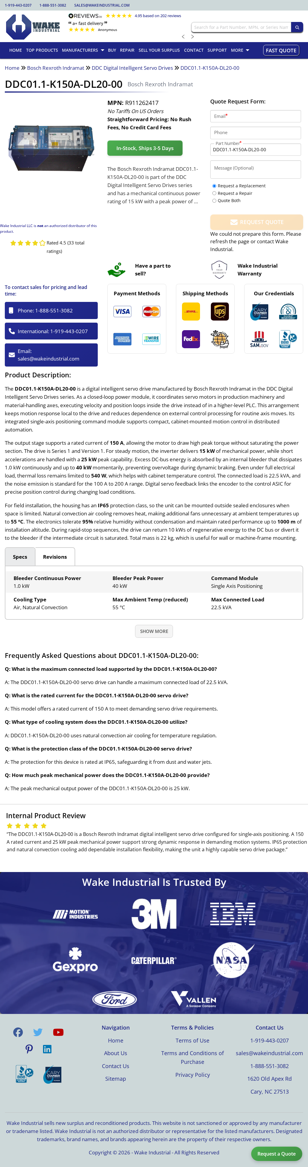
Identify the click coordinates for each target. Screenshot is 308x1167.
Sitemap (115, 1078)
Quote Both (229, 200)
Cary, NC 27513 (270, 1091)
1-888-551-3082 (52, 5)
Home (12, 67)
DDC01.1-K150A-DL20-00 (209, 67)
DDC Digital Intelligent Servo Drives (132, 67)
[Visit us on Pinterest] (29, 1049)
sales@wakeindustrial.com (102, 5)
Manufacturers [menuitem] (80, 50)
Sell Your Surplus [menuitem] (159, 50)
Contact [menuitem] (194, 50)
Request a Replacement (242, 186)
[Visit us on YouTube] (58, 1032)
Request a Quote (276, 1153)
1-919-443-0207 (18, 5)
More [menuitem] (237, 50)
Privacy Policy (192, 1074)
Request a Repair (235, 193)
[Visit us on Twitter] (38, 1032)
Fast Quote (281, 50)
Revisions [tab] (55, 556)
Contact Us (115, 1066)
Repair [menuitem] (127, 50)
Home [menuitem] (15, 50)
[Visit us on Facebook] (18, 1032)
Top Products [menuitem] (42, 50)
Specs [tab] (20, 556)
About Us (115, 1053)
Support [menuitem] (217, 50)
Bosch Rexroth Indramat (55, 67)
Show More (154, 631)
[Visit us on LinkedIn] (47, 1049)
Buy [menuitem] (112, 50)
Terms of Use (192, 1040)
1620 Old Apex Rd (269, 1078)
